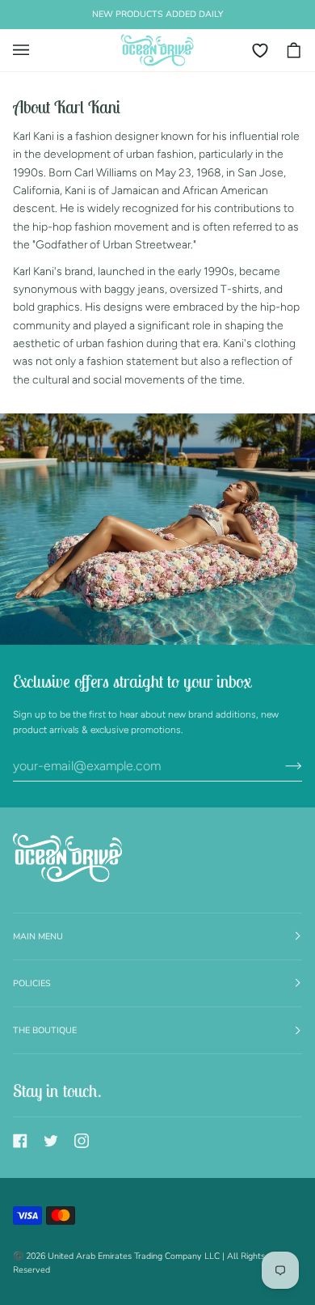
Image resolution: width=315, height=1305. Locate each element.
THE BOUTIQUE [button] (45, 1030)
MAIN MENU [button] (38, 936)
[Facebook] (20, 1140)
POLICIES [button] (32, 983)
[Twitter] (51, 1140)
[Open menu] (29, 50)
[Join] (280, 765)
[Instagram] (81, 1140)
